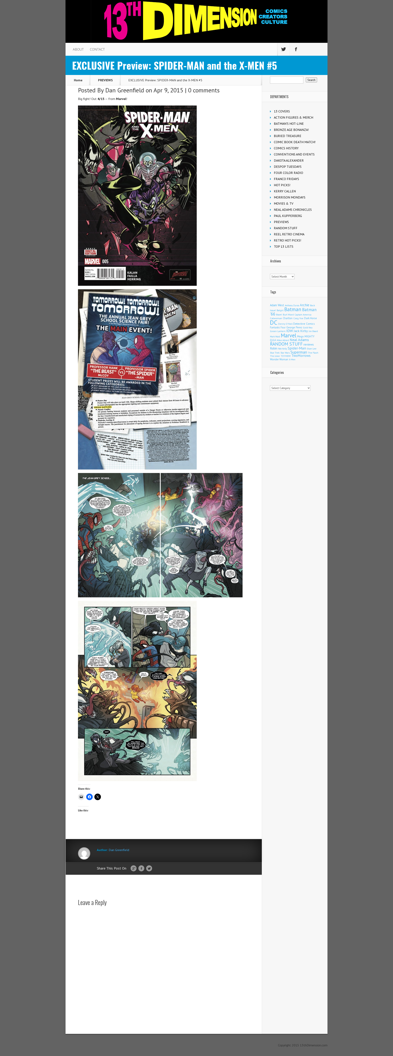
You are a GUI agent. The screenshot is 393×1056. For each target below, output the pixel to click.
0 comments (204, 90)
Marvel (288, 335)
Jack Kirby (301, 331)
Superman (298, 352)
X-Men (292, 359)
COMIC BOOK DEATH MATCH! (294, 142)
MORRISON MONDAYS (289, 197)
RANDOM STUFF (285, 228)
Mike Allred (283, 340)
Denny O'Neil (285, 323)
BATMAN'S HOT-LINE (289, 123)
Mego (300, 336)
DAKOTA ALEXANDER (289, 160)
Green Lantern (278, 331)
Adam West (277, 305)
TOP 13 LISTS (283, 246)
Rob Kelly (282, 348)
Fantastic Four (278, 327)
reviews (309, 344)
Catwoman (276, 318)
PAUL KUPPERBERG (288, 216)
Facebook (141, 868)
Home (78, 80)
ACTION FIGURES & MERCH (293, 117)
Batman (292, 309)
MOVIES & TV (283, 203)
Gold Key (307, 327)
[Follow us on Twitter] (283, 49)
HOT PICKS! (282, 185)
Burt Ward (288, 314)
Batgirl (280, 310)
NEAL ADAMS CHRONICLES (293, 210)
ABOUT (78, 49)
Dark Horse (310, 318)
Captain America (303, 314)
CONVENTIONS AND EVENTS (294, 154)
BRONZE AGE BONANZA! (291, 130)
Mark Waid (275, 336)
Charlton (287, 318)
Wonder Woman (279, 359)
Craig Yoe (298, 318)
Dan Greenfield (124, 90)
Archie (304, 305)
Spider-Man (297, 348)
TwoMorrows (301, 355)
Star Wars (285, 352)
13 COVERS (282, 111)
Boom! (279, 314)
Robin (273, 348)
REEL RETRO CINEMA (289, 234)
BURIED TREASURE (287, 136)
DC (273, 322)
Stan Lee (311, 348)
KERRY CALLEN (285, 191)
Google (133, 868)
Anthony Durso (292, 305)
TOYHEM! (286, 355)
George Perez (294, 327)
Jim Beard (313, 331)
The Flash (313, 352)
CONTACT (97, 49)
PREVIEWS (105, 80)
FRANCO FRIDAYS (286, 179)
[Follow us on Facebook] (296, 49)
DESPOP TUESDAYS (288, 166)
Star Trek (275, 352)
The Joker (275, 356)
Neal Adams (299, 339)
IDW (289, 330)
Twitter (149, 868)
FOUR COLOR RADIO (288, 173)
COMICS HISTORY (286, 148)
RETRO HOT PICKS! (287, 240)
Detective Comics (304, 324)
